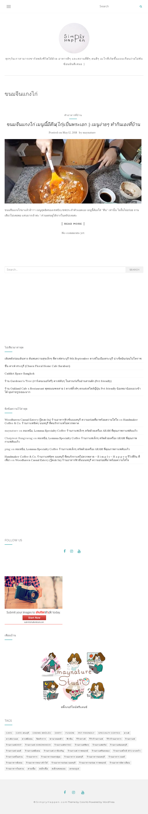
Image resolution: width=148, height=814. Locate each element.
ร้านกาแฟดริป (99, 745)
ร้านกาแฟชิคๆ (82, 745)
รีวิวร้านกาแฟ (96, 739)
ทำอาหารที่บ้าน (73, 115)
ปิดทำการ (41, 739)
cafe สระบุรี (22, 733)
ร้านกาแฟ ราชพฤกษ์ (78, 751)
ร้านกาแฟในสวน (14, 757)
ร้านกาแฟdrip (13, 745)
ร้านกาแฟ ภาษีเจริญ (54, 751)
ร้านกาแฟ (130, 739)
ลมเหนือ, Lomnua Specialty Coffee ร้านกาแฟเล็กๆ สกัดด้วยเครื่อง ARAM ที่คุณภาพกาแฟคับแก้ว (80, 430)
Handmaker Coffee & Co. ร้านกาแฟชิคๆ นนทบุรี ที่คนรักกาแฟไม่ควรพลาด (71, 421)
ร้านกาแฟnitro (63, 745)
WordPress (108, 802)
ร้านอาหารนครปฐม (51, 757)
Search (134, 269)
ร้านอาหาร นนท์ (117, 757)
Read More (73, 223)
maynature (89, 132)
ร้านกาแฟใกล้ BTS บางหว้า (127, 751)
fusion (70, 733)
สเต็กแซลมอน (59, 768)
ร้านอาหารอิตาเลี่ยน (120, 762)
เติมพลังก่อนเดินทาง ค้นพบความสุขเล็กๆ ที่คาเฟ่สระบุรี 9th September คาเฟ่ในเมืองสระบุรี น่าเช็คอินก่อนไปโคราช (73, 358)
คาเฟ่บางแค (12, 739)
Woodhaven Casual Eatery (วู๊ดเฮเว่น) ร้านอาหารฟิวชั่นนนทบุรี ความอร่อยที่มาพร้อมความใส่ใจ (61, 419)
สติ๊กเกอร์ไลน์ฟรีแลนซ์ (74, 707)
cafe (9, 733)
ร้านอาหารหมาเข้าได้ (37, 762)
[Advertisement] (74, 309)
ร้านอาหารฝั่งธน (14, 762)
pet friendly (86, 733)
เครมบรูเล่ (74, 768)
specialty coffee (109, 733)
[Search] (140, 6)
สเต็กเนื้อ (43, 768)
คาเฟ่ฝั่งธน (27, 739)
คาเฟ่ (126, 733)
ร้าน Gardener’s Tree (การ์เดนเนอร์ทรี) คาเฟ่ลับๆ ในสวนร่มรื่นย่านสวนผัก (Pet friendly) (58, 381)
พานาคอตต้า (56, 739)
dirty (58, 733)
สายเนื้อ (31, 768)
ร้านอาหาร (32, 757)
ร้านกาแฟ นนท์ (13, 751)
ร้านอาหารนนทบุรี (96, 757)
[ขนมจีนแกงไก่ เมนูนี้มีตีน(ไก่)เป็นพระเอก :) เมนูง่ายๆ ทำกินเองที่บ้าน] (73, 171)
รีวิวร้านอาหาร (114, 739)
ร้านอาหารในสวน (15, 768)
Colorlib (84, 802)
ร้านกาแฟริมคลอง (101, 751)
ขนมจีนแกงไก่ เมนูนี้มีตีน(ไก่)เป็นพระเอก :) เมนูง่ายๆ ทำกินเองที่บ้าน (73, 124)
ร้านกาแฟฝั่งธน (32, 751)
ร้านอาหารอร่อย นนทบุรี (64, 762)
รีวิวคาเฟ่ (81, 739)
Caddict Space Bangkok (19, 373)
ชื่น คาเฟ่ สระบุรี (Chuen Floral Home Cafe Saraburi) (37, 366)
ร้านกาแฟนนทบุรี (118, 745)
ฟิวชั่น (70, 739)
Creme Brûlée (42, 733)
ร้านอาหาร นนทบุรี (73, 757)
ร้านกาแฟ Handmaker (38, 745)
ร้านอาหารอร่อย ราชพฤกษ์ (92, 762)
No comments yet (73, 233)
